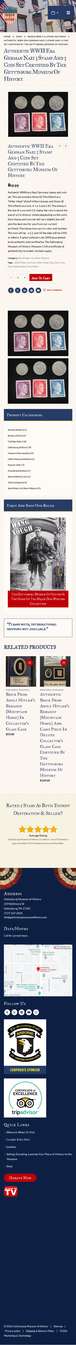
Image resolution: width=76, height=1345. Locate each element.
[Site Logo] (10, 15)
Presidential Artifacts (17, 470)
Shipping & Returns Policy (40, 1331)
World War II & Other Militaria (33, 258)
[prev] (60, 146)
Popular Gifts (14, 464)
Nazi (51, 262)
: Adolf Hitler (19, 262)
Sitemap (58, 1326)
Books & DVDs (15, 435)
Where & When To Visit (20, 1132)
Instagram (36, 1012)
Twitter (18, 290)
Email (38, 290)
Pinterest (31, 290)
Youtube (29, 1012)
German (31, 262)
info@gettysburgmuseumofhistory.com (25, 917)
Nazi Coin (60, 262)
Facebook (11, 290)
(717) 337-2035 (13, 913)
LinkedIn (24, 290)
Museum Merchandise (18, 453)
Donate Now (20, 1177)
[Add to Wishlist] (34, 690)
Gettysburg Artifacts (17, 447)
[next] (65, 146)
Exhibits (11, 1147)
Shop (9, 1166)
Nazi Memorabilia (17, 266)
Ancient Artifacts (16, 429)
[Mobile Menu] (68, 13)
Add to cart (41, 278)
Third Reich (33, 266)
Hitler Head (42, 262)
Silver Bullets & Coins (17, 476)
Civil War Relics (15, 441)
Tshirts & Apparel (16, 482)
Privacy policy (12, 1331)
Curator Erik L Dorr (18, 1139)
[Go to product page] (21, 671)
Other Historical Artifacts (20, 459)
